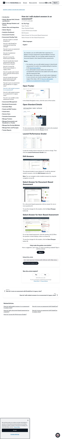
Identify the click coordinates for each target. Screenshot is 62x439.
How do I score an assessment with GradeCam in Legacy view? (44, 311)
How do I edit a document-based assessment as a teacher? (16, 311)
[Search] (50, 2)
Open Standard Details (28, 28)
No (45, 274)
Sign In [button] (41, 252)
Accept (15, 430)
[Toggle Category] (1, 17)
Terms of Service (44, 281)
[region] (15, 428)
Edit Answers (25, 33)
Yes (36, 274)
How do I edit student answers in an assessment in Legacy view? (16, 307)
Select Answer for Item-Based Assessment (33, 37)
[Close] (28, 420)
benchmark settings (35, 68)
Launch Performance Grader (29, 30)
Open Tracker (25, 26)
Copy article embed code (31, 263)
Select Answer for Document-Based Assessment (35, 35)
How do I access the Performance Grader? (15, 314)
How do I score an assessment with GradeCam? (45, 306)
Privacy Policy (36, 281)
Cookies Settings (15, 434)
